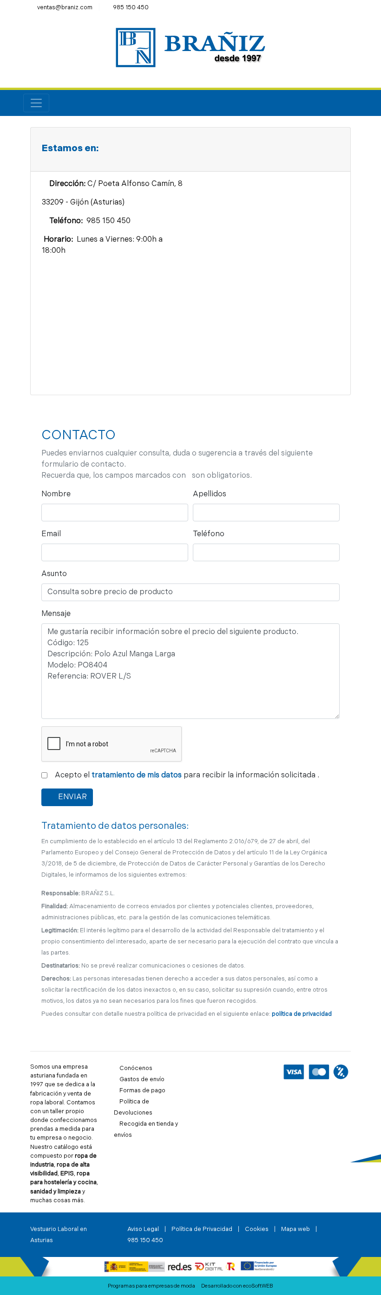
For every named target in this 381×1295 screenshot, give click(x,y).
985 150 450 (131, 8)
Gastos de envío (141, 1080)
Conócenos (135, 1068)
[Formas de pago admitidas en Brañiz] (316, 1072)
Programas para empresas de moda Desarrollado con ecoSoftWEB (190, 1286)
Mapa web (295, 1229)
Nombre (58, 494)
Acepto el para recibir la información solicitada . (186, 775)
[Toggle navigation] (36, 103)
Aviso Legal (143, 1229)
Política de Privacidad (201, 1229)
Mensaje (58, 614)
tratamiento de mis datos (137, 775)
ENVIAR (74, 797)
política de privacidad (302, 1014)
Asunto (56, 574)
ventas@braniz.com (64, 8)
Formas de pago (142, 1091)
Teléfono (211, 534)
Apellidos (209, 494)
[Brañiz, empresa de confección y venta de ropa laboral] (190, 47)
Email (53, 534)
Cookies (257, 1229)
